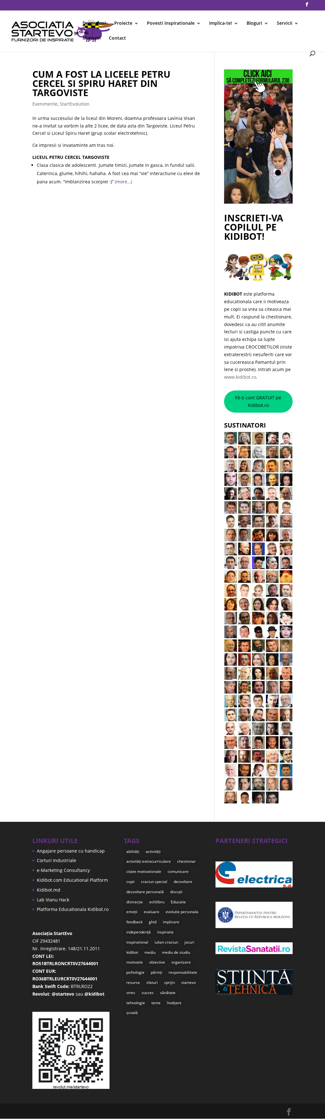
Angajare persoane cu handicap (71, 851)
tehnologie (135, 1002)
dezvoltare (183, 881)
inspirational (137, 942)
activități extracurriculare (148, 861)
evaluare (151, 911)
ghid (152, 922)
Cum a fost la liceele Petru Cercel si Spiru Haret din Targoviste (101, 83)
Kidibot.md (48, 890)
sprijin (169, 982)
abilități (132, 851)
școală (132, 1012)
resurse (133, 982)
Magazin (92, 38)
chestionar (186, 861)
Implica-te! (220, 23)
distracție (134, 902)
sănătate (168, 992)
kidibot (132, 952)
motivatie (134, 962)
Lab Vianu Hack (53, 900)
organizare (181, 962)
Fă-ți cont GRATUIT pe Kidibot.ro (258, 401)
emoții (131, 911)
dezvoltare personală (145, 891)
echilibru (156, 902)
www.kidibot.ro (240, 377)
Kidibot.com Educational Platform (72, 880)
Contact (117, 38)
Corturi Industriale (56, 860)
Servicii (284, 23)
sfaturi (152, 982)
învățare (174, 1002)
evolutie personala (182, 911)
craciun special (154, 881)
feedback (134, 922)
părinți (156, 972)
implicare (171, 922)
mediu (150, 952)
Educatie (178, 902)
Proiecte (123, 23)
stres (130, 992)
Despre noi (94, 23)
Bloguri (254, 23)
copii (130, 881)
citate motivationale (143, 871)
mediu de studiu (176, 952)
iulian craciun (166, 942)
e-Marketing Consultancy (63, 870)
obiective (157, 962)
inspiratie (165, 932)
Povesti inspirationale (171, 23)
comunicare (178, 871)
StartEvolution (75, 104)
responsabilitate (183, 972)
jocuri (189, 942)
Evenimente (44, 104)
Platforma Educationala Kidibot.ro (73, 909)
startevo (188, 982)
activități (153, 851)
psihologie (135, 972)
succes (148, 992)
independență (138, 932)
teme (156, 1002)
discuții (176, 891)
